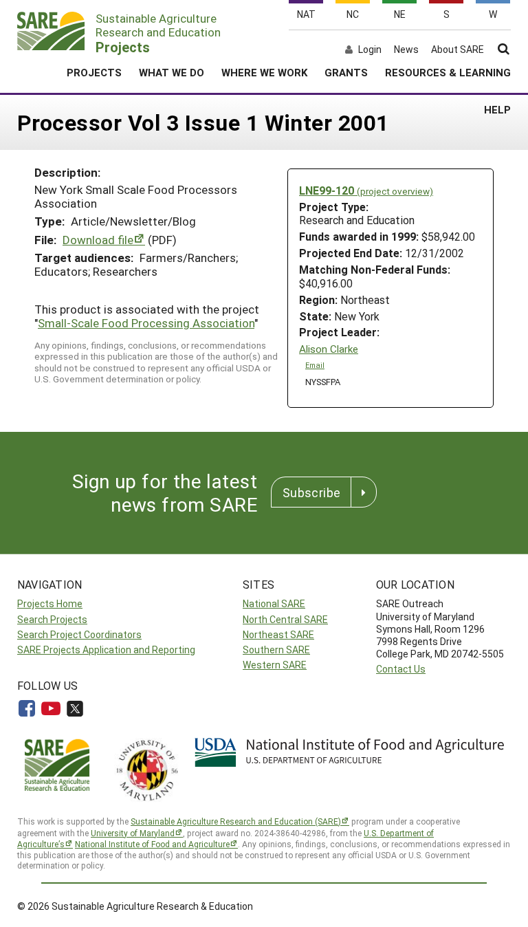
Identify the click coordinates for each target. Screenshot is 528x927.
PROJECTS (94, 72)
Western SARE (275, 664)
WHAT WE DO (171, 72)
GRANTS (346, 72)
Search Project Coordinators (79, 634)
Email (314, 365)
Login (370, 49)
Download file (98, 240)
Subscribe (311, 492)
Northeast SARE (278, 634)
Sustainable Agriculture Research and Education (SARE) (236, 821)
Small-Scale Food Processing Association (146, 323)
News (406, 49)
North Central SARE (285, 619)
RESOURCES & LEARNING (448, 72)
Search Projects (52, 619)
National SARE (274, 603)
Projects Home (49, 603)
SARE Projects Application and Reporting (106, 649)
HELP (497, 109)
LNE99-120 (366, 190)
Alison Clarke (328, 349)
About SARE (457, 49)
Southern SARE (276, 649)
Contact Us (401, 668)
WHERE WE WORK (264, 72)
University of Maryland (133, 832)
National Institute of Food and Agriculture (152, 843)
